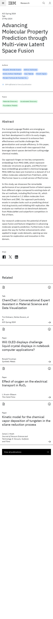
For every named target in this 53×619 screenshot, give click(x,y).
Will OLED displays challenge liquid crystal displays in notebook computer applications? (26, 346)
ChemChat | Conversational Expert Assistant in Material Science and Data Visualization (26, 304)
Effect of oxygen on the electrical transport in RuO (24, 383)
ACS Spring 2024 (9, 13)
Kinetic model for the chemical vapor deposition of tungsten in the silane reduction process (26, 420)
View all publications (12, 452)
